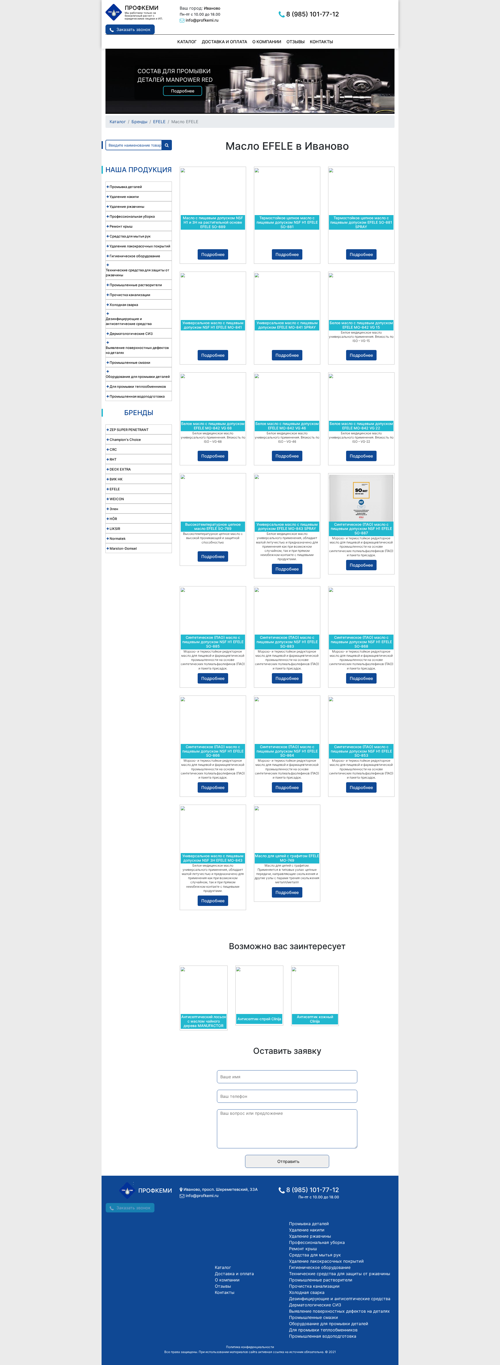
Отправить (288, 1161)
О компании (266, 41)
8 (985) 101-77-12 (312, 14)
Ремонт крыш (303, 1248)
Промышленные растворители (320, 1279)
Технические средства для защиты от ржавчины (339, 1273)
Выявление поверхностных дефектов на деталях (339, 1311)
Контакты (321, 41)
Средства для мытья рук (315, 1254)
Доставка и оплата (224, 41)
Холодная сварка (306, 1292)
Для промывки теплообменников (323, 1329)
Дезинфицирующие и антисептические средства (339, 1298)
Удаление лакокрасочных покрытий (326, 1261)
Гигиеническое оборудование (320, 1267)
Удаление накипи (306, 1229)
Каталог (187, 41)
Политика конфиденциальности (250, 1347)
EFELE (159, 121)
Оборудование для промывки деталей (328, 1323)
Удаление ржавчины (310, 1236)
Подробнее (182, 90)
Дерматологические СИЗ (315, 1304)
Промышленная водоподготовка (322, 1336)
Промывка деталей (309, 1223)
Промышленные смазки (313, 1317)
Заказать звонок (133, 29)
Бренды (139, 121)
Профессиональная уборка (317, 1242)
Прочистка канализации (314, 1286)
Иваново (212, 8)
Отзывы (295, 41)
